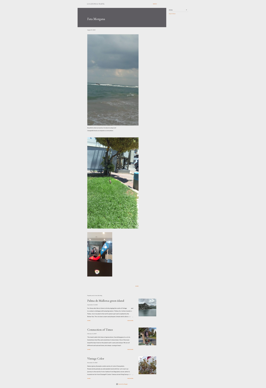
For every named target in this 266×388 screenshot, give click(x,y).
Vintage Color (95, 358)
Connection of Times (100, 330)
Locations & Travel (96, 4)
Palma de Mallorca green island (105, 301)
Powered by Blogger (123, 384)
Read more (130, 320)
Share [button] (137, 286)
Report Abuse (172, 13)
